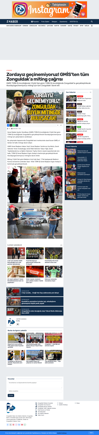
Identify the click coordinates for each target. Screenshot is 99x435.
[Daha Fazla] (17, 125)
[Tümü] (90, 92)
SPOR (81, 25)
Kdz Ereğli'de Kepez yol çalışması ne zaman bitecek (34, 362)
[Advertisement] (49, 48)
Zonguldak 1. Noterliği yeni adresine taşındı (52, 344)
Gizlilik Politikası (63, 405)
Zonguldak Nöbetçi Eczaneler (45, 403)
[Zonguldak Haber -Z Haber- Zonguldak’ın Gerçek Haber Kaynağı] (12, 21)
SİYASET (76, 25)
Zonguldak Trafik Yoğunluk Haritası (47, 408)
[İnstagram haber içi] (49, 9)
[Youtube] (22, 424)
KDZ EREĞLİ (42, 25)
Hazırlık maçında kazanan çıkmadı (84, 130)
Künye (78, 403)
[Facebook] (7, 424)
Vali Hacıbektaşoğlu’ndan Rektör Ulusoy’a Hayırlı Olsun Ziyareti (34, 345)
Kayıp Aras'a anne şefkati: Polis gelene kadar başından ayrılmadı (16, 345)
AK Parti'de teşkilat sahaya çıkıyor (83, 122)
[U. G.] (11, 322)
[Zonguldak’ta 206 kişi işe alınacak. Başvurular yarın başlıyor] (16, 355)
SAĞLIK (87, 25)
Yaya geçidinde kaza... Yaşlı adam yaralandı (53, 362)
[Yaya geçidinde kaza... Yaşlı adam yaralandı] (53, 355)
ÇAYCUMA (50, 25)
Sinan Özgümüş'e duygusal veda (84, 99)
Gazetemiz (63, 22)
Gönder (11, 395)
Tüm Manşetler (41, 411)
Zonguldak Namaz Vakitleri (45, 406)
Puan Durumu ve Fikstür (44, 410)
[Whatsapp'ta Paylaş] (14, 125)
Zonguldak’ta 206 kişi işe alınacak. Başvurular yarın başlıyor (15, 363)
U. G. (10, 128)
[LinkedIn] (19, 424)
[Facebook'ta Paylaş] (8, 125)
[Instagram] (16, 424)
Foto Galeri (45, 22)
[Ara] (92, 21)
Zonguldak (80, 96)
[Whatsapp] (25, 424)
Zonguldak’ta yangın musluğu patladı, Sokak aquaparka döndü (84, 138)
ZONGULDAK (33, 25)
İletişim (54, 22)
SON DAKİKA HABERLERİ (13, 25)
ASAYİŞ (70, 25)
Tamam (91, 432)
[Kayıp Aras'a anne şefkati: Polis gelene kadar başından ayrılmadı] (16, 338)
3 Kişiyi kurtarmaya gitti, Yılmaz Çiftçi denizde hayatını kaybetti (84, 115)
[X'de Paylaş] (11, 125)
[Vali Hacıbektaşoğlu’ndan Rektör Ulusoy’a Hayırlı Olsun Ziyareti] (35, 338)
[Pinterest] (13, 424)
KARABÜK (63, 25)
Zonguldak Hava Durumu (44, 405)
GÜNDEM (25, 25)
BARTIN (56, 25)
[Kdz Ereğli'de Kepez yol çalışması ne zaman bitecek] (35, 355)
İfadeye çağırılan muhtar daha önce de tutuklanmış (84, 107)
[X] (10, 424)
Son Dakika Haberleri (43, 413)
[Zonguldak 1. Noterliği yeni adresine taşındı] (53, 338)
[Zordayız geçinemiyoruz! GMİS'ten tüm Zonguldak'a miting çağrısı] (34, 106)
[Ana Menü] (92, 25)
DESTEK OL (74, 22)
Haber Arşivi (41, 415)
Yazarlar (36, 22)
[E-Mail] (17, 324)
